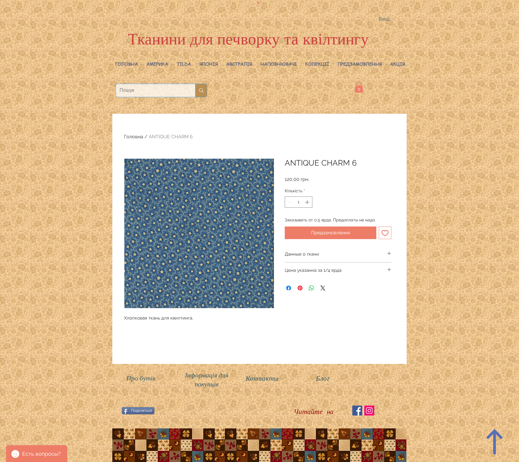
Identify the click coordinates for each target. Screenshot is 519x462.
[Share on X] (322, 288)
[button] (157, 63)
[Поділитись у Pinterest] (300, 288)
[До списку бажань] (385, 232)
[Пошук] (201, 90)
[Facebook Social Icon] (357, 411)
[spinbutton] (298, 202)
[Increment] (307, 202)
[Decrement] (289, 202)
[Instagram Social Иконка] (369, 411)
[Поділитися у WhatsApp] (311, 288)
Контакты (262, 377)
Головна (133, 137)
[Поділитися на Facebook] (288, 288)
